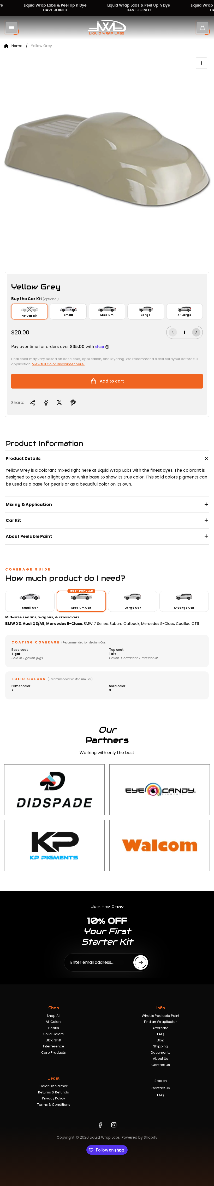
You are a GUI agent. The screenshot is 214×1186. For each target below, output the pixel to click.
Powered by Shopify (139, 1137)
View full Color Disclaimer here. (58, 364)
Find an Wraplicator (160, 1021)
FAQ (160, 1033)
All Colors (54, 1021)
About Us (160, 1058)
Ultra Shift (53, 1040)
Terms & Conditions (53, 1104)
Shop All (53, 1015)
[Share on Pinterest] (73, 402)
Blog (160, 1040)
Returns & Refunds (53, 1092)
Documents (160, 1052)
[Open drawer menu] (11, 27)
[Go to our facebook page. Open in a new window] (100, 1125)
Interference (53, 1046)
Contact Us (160, 1064)
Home (16, 46)
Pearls (53, 1027)
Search (160, 1080)
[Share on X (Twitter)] (59, 402)
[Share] (32, 402)
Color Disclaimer (53, 1086)
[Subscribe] (140, 962)
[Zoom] (201, 63)
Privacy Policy (53, 1098)
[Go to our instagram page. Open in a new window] (114, 1125)
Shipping (160, 1046)
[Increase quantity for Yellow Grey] (196, 332)
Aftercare (160, 1027)
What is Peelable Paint (160, 1015)
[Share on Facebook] (46, 402)
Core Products (53, 1052)
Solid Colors (53, 1033)
